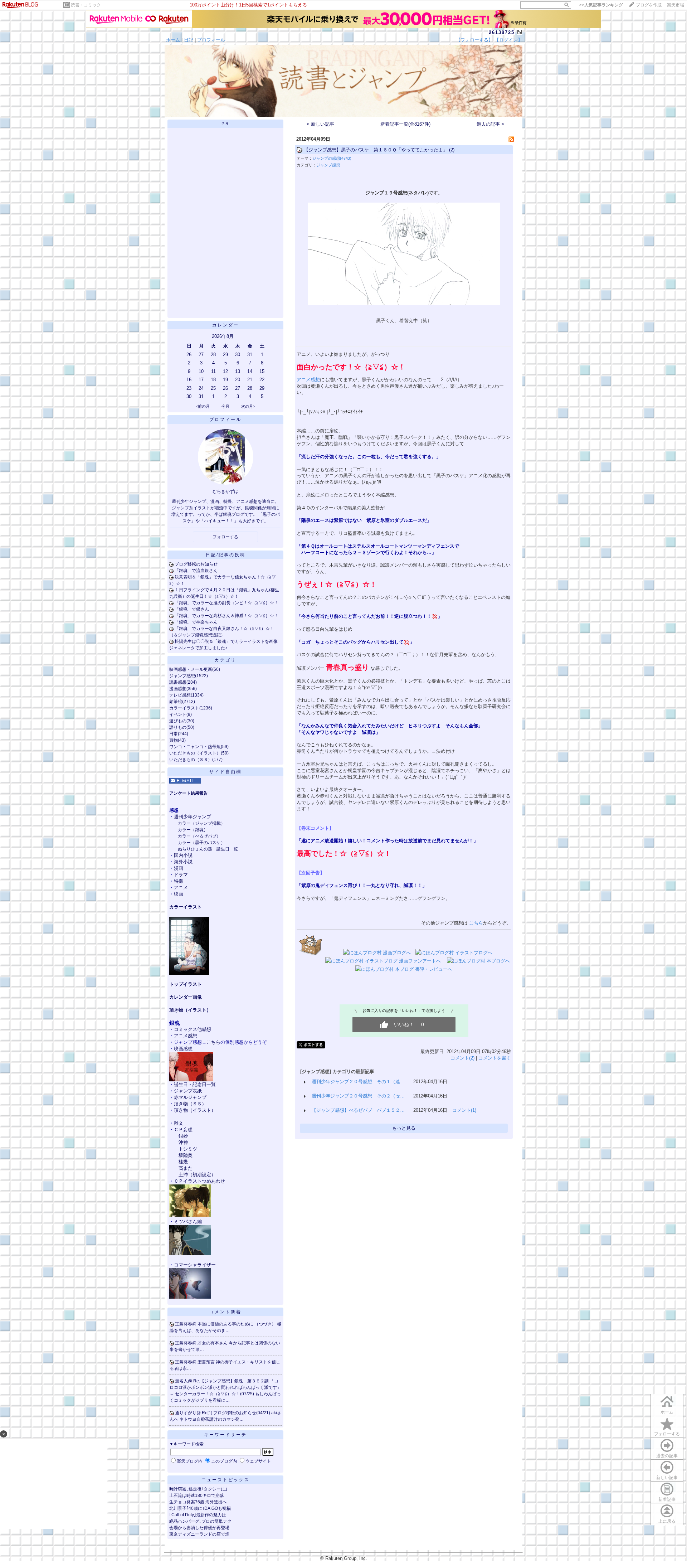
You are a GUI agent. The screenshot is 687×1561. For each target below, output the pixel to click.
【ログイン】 (508, 40)
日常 (173, 733)
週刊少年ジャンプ (192, 816)
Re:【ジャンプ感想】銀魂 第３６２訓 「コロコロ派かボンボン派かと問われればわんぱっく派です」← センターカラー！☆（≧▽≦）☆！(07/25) (225, 1387)
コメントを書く (494, 1058)
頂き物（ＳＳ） (190, 1103)
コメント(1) (464, 1110)
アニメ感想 (185, 1035)
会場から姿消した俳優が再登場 (199, 1527)
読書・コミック (86, 5)
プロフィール (211, 40)
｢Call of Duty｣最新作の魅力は (197, 1514)
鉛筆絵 (175, 701)
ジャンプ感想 (182, 675)
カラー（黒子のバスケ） (201, 842)
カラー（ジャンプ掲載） (201, 823)
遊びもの (177, 720)
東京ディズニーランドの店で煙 (199, 1534)
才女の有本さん (213, 1343)
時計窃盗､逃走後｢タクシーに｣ (198, 1489)
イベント (177, 714)
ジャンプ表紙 (188, 1091)
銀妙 (183, 1136)
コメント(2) (462, 1058)
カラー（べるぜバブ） (199, 836)
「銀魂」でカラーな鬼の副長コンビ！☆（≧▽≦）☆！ (226, 602)
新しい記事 (667, 1477)
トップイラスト (185, 984)
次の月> (248, 406)
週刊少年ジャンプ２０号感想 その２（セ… (358, 1096)
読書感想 (177, 682)
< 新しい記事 (320, 124)
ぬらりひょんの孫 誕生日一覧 (208, 849)
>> (601, 5)
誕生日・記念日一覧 (195, 1084)
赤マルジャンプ (190, 1097)
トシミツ (188, 1149)
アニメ (181, 887)
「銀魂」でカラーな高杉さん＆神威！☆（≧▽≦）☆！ (226, 615)
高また (186, 1168)
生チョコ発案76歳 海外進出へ (198, 1501)
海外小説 (183, 861)
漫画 (178, 868)
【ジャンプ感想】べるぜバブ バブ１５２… (358, 1110)
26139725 (502, 32)
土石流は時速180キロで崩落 (196, 1495)
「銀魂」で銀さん (192, 609)
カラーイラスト (184, 708)
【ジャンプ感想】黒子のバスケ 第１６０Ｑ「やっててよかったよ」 (376, 149)
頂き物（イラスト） (190, 1010)
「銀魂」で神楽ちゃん (196, 622)
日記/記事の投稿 (225, 554)
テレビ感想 (180, 695)
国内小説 (183, 855)
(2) (451, 149)
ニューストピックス (225, 1479)
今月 (225, 406)
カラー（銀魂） (193, 829)
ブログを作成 (649, 5)
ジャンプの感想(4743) (331, 158)
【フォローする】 (474, 40)
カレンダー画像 (185, 997)
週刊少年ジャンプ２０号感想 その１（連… (358, 1081)
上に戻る (667, 1521)
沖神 (183, 1142)
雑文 (178, 1123)
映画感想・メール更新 (190, 669)
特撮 (178, 881)
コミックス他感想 (192, 1029)
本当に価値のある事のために (226, 1324)
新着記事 (667, 1499)
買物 (173, 740)
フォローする (667, 1433)
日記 (188, 40)
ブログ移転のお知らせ (196, 564)
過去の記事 (667, 1455)
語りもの (177, 727)
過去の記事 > (490, 124)
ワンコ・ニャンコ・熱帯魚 (195, 746)
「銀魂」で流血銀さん (196, 570)
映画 (178, 894)
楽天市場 (675, 5)
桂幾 (183, 1161)
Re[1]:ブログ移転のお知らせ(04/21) (236, 1412)
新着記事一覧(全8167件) (405, 124)
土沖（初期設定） (197, 1174)
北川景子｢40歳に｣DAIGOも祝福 (200, 1508)
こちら (213, 1042)
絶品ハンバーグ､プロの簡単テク (200, 1521)
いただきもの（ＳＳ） (190, 759)
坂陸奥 (186, 1155)
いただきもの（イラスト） (195, 753)
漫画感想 (177, 688)
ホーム (173, 40)
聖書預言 (207, 1361)
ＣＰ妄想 (183, 1129)
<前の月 (203, 406)
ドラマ (181, 874)
